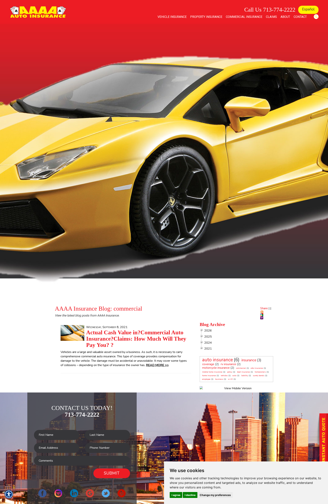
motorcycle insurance (216, 368)
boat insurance (243, 372)
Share (264, 308)
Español (308, 9)
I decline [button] (190, 495)
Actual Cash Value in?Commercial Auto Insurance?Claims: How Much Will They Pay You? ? (136, 338)
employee (206, 379)
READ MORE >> (157, 365)
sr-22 (230, 379)
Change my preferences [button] (215, 495)
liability (244, 375)
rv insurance (228, 364)
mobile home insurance (212, 372)
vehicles (224, 375)
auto (234, 375)
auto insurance (217, 360)
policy (229, 372)
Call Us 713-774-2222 (269, 9)
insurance (248, 360)
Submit (111, 473)
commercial (241, 368)
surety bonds (258, 375)
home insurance (209, 375)
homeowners (260, 372)
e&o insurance (257, 368)
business (219, 379)
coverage (208, 364)
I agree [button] (176, 495)
